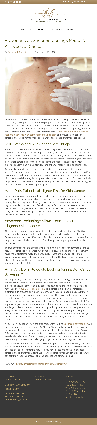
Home (22, 30)
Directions (88, 2)
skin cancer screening (55, 363)
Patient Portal (56, 30)
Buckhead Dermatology (76, 323)
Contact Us (71, 30)
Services (42, 30)
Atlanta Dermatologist (25, 363)
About (31, 30)
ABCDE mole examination (32, 288)
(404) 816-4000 (12, 389)
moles (41, 363)
